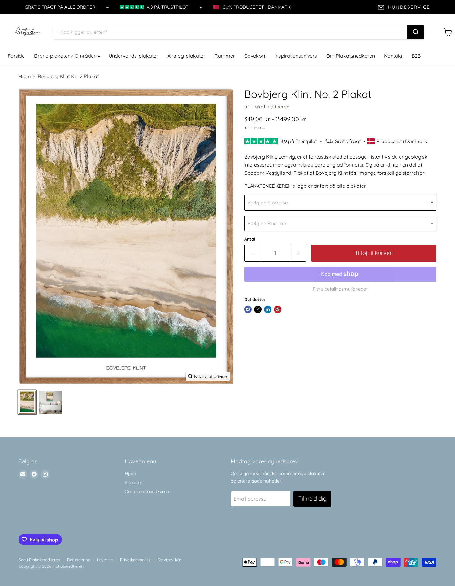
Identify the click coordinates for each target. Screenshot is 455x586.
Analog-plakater (186, 56)
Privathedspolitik (135, 559)
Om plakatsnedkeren (147, 491)
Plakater (133, 482)
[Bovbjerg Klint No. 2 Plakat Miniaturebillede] (27, 402)
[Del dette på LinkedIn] (267, 309)
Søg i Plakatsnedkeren (39, 559)
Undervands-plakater (133, 56)
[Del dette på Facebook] (248, 309)
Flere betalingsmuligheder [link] (340, 288)
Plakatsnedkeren (269, 106)
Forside (16, 56)
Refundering (78, 559)
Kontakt (393, 56)
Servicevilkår (169, 559)
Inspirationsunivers (296, 56)
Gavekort (254, 56)
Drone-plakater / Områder (65, 56)
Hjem (25, 76)
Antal (249, 239)
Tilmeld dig (312, 498)
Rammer (224, 56)
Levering (105, 559)
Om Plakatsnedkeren (350, 56)
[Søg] (415, 32)
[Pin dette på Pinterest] (277, 309)
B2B (416, 56)
